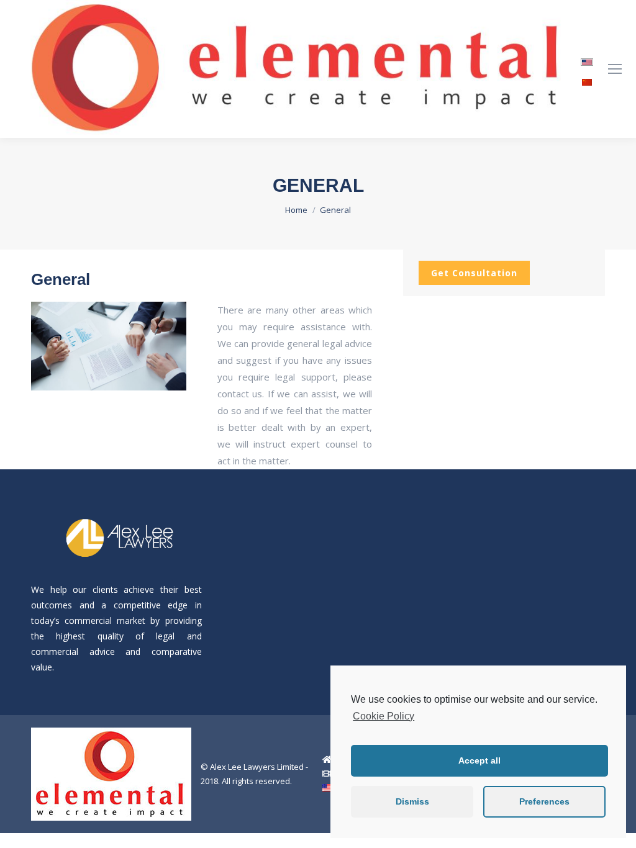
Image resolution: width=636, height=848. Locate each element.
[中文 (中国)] (587, 78)
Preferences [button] (544, 801)
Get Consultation (474, 273)
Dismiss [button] (412, 801)
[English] (587, 58)
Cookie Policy (383, 716)
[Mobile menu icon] (615, 69)
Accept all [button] (479, 760)
